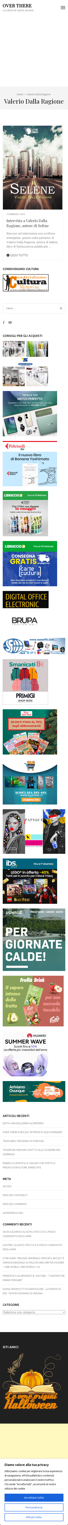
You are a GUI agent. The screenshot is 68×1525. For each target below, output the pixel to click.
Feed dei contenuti (15, 1195)
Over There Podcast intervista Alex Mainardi (32, 1132)
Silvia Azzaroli (12, 1231)
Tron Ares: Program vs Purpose (23, 1141)
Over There (17, 5)
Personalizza (34, 1507)
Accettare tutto (34, 1497)
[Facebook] (4, 322)
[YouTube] (10, 322)
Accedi (7, 1186)
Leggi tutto (18, 255)
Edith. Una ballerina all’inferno (23, 1123)
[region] (34, 1492)
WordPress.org (13, 1212)
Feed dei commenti (15, 1204)
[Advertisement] (34, 51)
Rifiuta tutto (34, 1517)
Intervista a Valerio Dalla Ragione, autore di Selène (28, 223)
